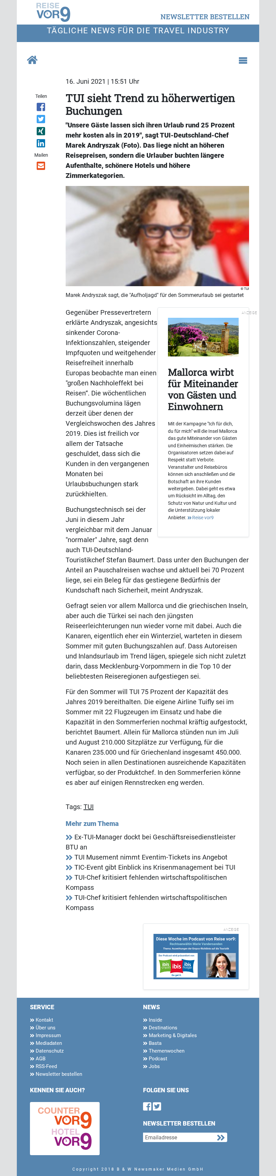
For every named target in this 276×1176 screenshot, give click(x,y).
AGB (39, 1059)
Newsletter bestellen (58, 1074)
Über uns (45, 1028)
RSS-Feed (45, 1066)
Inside (154, 1020)
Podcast (157, 1059)
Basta (154, 1043)
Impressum (47, 1035)
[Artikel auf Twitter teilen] (41, 120)
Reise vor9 (203, 517)
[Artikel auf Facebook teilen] (41, 108)
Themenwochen (165, 1051)
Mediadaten (48, 1043)
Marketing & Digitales (172, 1035)
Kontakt (43, 1020)
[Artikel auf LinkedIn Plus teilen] (41, 145)
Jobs (153, 1066)
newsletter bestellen (205, 16)
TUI (88, 807)
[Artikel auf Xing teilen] (41, 132)
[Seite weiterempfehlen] (41, 167)
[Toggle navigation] (243, 60)
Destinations (162, 1028)
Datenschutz (49, 1051)
